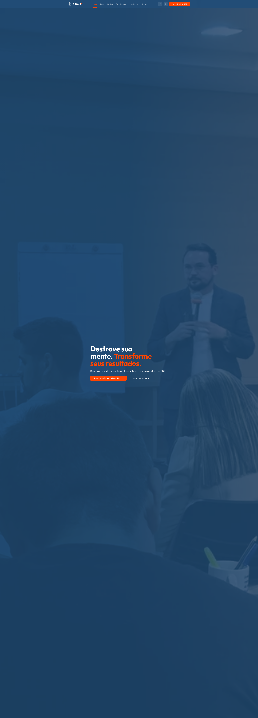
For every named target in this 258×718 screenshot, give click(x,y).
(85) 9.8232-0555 (181, 4)
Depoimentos (134, 4)
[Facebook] (166, 4)
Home (95, 4)
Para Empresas (121, 4)
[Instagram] (160, 4)
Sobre (102, 4)
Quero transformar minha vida (107, 378)
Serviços (110, 4)
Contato (144, 4)
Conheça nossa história (141, 378)
